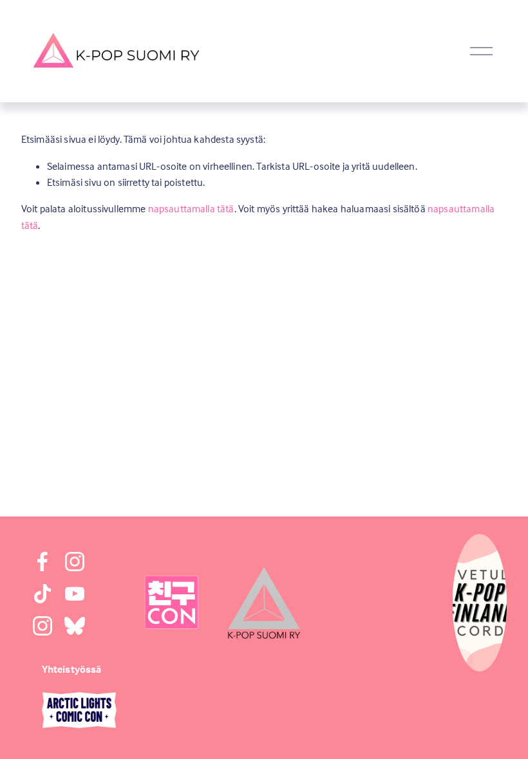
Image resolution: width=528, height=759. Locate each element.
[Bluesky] (74, 626)
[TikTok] (42, 593)
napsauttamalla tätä (191, 208)
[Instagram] (74, 561)
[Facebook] (42, 561)
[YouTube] (74, 593)
